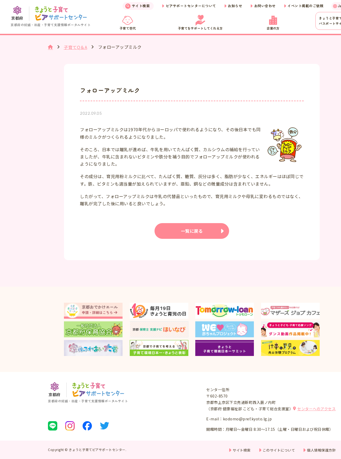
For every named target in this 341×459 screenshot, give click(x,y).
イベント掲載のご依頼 (305, 5)
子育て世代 (128, 28)
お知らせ (235, 5)
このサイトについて (279, 450)
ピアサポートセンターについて (191, 5)
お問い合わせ (265, 5)
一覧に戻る (192, 231)
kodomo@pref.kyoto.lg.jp (247, 418)
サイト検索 (141, 5)
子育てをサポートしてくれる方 (200, 28)
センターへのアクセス (316, 408)
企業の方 (273, 28)
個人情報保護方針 (321, 450)
